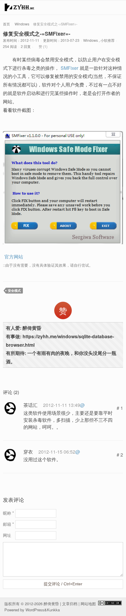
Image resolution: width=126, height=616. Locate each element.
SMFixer (69, 68)
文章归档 (69, 603)
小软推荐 (108, 40)
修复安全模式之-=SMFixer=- (36, 33)
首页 (6, 23)
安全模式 (14, 290)
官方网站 (13, 256)
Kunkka (53, 609)
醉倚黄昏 (51, 603)
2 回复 (26, 46)
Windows (22, 23)
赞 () (43, 46)
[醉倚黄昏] (19, 9)
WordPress (34, 609)
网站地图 (88, 603)
